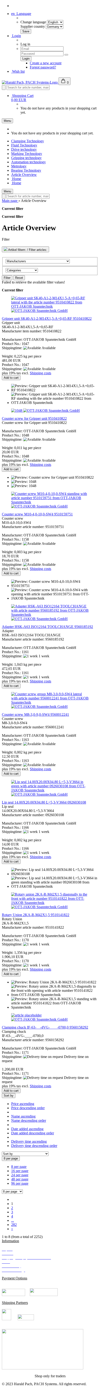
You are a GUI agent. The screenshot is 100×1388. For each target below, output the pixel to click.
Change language (33, 22)
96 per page (19, 1183)
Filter (7, 278)
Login (16, 36)
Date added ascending (27, 1129)
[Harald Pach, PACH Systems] (30, 82)
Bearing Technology (26, 170)
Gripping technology (26, 158)
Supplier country (32, 26)
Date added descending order (32, 1133)
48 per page (19, 1179)
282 (14, 1225)
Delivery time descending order (34, 1146)
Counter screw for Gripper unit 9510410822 (34, 418)
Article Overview (24, 175)
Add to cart (11, 377)
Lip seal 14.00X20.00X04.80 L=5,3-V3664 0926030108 (44, 802)
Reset (19, 278)
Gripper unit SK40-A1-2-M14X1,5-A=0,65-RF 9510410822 (47, 319)
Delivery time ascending (29, 1141)
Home (16, 179)
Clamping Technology (27, 141)
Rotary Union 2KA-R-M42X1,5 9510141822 (35, 915)
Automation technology (28, 162)
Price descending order (28, 1108)
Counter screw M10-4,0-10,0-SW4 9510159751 (37, 514)
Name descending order (28, 1120)
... (12, 1220)
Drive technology (24, 149)
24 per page (19, 1175)
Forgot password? (43, 67)
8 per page (19, 1167)
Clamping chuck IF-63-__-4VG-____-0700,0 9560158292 (45, 1027)
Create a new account (45, 63)
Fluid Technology (24, 145)
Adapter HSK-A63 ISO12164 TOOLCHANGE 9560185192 (47, 627)
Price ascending (22, 1104)
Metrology (19, 166)
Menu (7, 121)
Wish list (18, 71)
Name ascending (23, 1116)
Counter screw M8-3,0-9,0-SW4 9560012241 (35, 714)
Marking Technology (26, 154)
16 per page (19, 1171)
